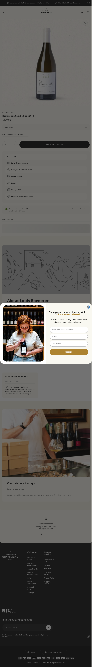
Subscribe (68, 352)
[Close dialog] (87, 307)
